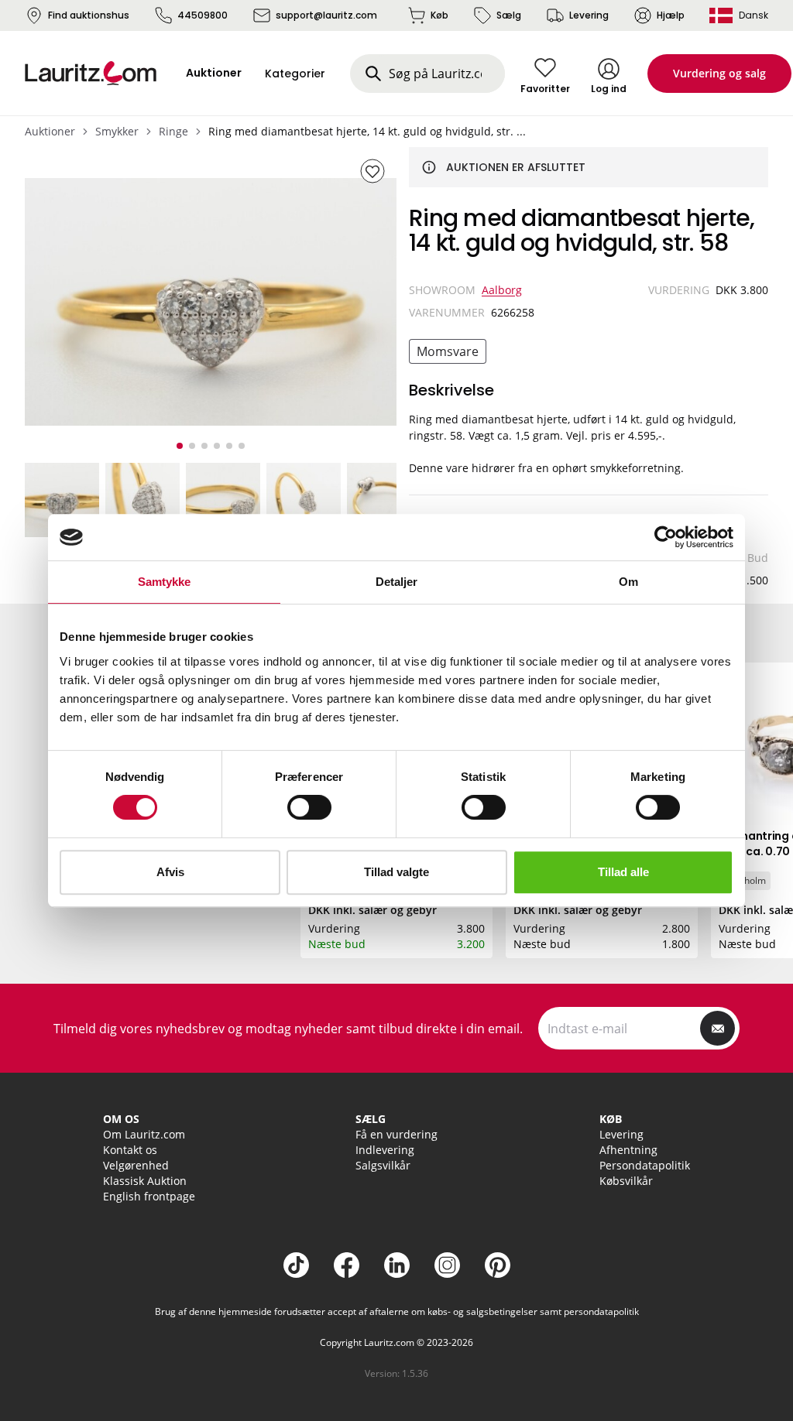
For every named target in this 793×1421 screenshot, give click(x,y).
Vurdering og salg (719, 73)
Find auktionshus (88, 15)
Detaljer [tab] (397, 581)
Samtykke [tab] (164, 581)
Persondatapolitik (644, 1165)
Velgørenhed (136, 1165)
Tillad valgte (396, 871)
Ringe (173, 131)
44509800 (202, 15)
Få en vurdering (396, 1134)
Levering (589, 15)
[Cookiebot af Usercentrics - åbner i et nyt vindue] (665, 537)
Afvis (170, 871)
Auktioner (50, 131)
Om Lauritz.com (144, 1134)
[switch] (309, 807)
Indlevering (384, 1149)
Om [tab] (628, 581)
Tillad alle (623, 871)
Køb (439, 15)
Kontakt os (130, 1149)
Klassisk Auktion (145, 1180)
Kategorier (295, 73)
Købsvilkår (626, 1180)
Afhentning (628, 1149)
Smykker (117, 131)
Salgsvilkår (382, 1165)
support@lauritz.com (326, 15)
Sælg (508, 15)
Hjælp (671, 15)
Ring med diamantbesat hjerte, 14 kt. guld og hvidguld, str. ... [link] (367, 131)
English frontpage (149, 1196)
